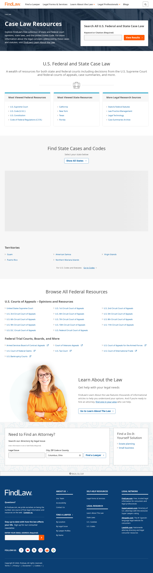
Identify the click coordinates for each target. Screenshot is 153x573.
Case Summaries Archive (119, 119)
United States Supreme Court (20, 308)
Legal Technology (116, 115)
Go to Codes (89, 267)
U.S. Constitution (17, 115)
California (63, 106)
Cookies (38, 566)
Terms (7, 566)
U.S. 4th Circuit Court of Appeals (69, 314)
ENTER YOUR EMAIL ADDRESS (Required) (21, 533)
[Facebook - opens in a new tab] (21, 550)
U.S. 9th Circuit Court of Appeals (21, 325)
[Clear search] (80, 455)
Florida (62, 119)
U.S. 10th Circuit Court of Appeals (70, 325)
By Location (60, 522)
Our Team (60, 498)
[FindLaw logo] (13, 4)
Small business (126, 447)
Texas (61, 115)
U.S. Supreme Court (19, 106)
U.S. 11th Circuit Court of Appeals (119, 325)
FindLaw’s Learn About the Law (39, 42)
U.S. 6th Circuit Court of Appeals (21, 319)
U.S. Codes (91, 526)
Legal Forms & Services (96, 498)
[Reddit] (47, 550)
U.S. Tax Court (61, 351)
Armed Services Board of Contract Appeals (26, 345)
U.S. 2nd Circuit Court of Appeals (118, 308)
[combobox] (26, 455)
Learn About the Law (95, 513)
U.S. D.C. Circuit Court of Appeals (21, 330)
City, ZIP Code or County (57, 450)
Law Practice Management (120, 111)
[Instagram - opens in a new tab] (40, 550)
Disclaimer (26, 566)
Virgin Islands (110, 254)
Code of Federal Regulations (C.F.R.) (26, 119)
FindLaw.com (127, 498)
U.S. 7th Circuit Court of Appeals (69, 319)
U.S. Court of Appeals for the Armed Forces (123, 345)
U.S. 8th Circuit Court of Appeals (118, 319)
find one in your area (106, 401)
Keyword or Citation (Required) (99, 32)
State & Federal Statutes (119, 106)
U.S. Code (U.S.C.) (17, 111)
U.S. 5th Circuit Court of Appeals (118, 314)
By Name (59, 535)
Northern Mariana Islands (67, 260)
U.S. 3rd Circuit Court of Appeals (21, 314)
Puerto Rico (12, 260)
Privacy (16, 566)
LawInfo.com (127, 527)
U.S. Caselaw (92, 522)
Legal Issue (13, 450)
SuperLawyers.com (129, 508)
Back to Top (78, 473)
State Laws (91, 517)
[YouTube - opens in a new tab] (27, 550)
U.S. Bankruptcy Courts (17, 356)
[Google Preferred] (53, 550)
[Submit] (41, 537)
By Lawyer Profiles (63, 531)
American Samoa (63, 254)
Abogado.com (127, 518)
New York (63, 111)
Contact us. (28, 512)
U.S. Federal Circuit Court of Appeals (71, 330)
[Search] (145, 4)
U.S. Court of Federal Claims (19, 351)
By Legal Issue (62, 526)
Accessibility (61, 503)
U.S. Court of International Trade (118, 351)
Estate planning (127, 443)
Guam (10, 254)
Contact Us (60, 507)
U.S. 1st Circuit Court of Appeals (69, 308)
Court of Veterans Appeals (67, 345)
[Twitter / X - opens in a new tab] (34, 550)
